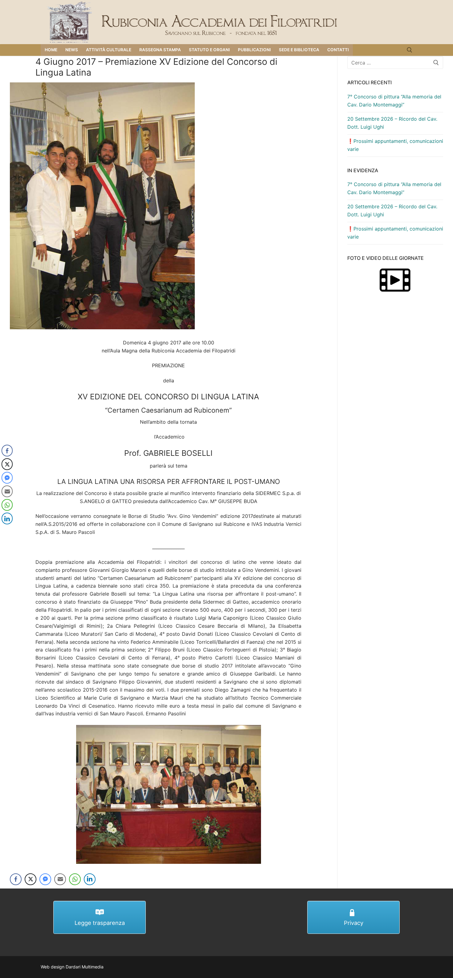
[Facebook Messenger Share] (45, 879)
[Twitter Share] (30, 879)
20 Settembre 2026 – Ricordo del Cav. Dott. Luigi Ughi (392, 123)
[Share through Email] (60, 879)
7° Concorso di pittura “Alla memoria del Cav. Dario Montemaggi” (394, 101)
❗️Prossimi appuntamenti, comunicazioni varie (395, 145)
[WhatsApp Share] (75, 879)
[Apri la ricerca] (409, 50)
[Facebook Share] (16, 879)
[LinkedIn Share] (90, 879)
